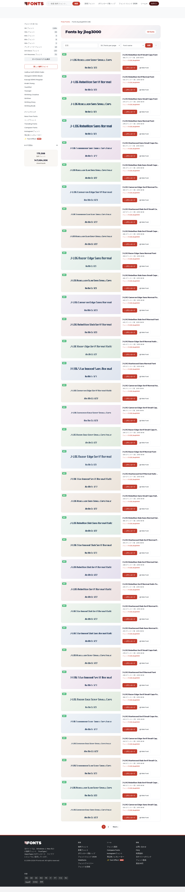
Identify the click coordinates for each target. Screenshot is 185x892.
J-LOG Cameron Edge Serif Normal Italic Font (143, 386)
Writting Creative (31, 95)
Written (27, 98)
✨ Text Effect (32, 139)
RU (66, 878)
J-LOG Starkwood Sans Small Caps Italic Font (143, 143)
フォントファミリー (85, 863)
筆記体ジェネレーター (33, 135)
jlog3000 (136, 60)
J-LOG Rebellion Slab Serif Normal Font (140, 319)
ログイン (154, 3)
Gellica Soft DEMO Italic (34, 72)
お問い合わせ (141, 847)
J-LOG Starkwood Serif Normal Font (139, 672)
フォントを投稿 (84, 867)
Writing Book (29, 106)
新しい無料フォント (41, 67)
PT (55, 878)
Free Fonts (65, 22)
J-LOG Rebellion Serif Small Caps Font (139, 55)
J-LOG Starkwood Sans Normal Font (139, 363)
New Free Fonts (31, 116)
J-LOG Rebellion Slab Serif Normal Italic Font (143, 562)
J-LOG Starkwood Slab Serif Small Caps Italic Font (145, 209)
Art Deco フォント (31, 51)
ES (36, 878)
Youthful (27, 87)
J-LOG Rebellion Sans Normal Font (138, 121)
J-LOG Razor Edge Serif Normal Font (139, 452)
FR (46, 878)
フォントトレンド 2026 (128, 4)
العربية (27, 882)
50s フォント (29, 32)
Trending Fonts (30, 124)
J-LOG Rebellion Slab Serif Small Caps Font (142, 783)
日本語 (35, 882)
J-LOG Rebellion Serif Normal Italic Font (140, 584)
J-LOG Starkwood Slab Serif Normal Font (141, 540)
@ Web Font (144, 68)
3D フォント (29, 28)
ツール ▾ (144, 4)
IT (50, 878)
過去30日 (139, 863)
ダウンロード (130, 68)
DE (31, 878)
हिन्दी (41, 882)
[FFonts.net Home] (34, 3)
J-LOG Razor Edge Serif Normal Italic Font (141, 341)
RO (41, 878)
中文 (60, 878)
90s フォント (29, 43)
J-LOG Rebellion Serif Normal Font (138, 77)
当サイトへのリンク (143, 857)
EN (26, 878)
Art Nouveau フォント (33, 54)
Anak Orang (29, 83)
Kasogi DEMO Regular (33, 80)
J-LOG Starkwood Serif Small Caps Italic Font (143, 716)
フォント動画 (141, 860)
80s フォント (29, 39)
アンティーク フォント (33, 47)
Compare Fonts (30, 128)
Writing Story (29, 102)
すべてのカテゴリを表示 (41, 59)
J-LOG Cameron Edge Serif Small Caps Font (142, 408)
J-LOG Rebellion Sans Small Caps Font (139, 99)
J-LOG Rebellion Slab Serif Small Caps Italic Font (144, 231)
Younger (27, 91)
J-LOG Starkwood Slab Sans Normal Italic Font (144, 628)
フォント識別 (112, 847)
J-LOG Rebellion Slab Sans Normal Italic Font (143, 518)
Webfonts (82, 860)
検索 (149, 45)
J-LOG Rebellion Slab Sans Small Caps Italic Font (144, 165)
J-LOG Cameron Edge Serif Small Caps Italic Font (145, 738)
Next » (115, 827)
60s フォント (29, 36)
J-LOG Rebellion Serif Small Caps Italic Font (142, 650)
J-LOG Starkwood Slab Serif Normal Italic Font (144, 606)
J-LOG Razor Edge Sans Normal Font (139, 253)
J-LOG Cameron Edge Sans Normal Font (140, 297)
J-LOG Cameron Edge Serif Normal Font (140, 187)
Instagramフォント (32, 131)
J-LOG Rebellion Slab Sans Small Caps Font (142, 275)
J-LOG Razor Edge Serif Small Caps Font (141, 694)
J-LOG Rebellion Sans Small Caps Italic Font (142, 496)
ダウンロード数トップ (106, 4)
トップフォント (30, 120)
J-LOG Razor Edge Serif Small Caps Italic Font (143, 430)
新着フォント (90, 4)
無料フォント (83, 847)
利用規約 (139, 853)
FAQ (138, 850)
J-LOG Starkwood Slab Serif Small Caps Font (143, 760)
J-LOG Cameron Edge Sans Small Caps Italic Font (145, 805)
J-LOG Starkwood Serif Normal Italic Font (141, 474)
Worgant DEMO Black (33, 76)
